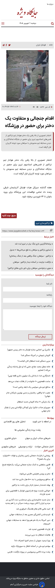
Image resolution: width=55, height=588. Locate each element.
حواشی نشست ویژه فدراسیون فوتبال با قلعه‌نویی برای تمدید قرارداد (28, 492)
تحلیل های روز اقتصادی (15, 422)
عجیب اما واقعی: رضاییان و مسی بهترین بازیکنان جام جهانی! (28, 394)
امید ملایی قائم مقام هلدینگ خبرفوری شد (33, 509)
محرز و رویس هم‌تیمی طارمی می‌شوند (34, 474)
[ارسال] (36, 107)
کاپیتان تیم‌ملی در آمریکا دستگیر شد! (35, 355)
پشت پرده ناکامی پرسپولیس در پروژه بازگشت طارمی (28, 552)
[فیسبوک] (6, 45)
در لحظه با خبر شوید (41, 422)
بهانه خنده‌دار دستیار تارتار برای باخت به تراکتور (31, 485)
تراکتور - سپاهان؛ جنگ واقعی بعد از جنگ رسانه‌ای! (30, 256)
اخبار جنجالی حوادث (44, 447)
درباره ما (50, 4)
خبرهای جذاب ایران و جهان (37, 438)
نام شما (49, 284)
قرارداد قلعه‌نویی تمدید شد (39, 529)
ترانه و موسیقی (25, 447)
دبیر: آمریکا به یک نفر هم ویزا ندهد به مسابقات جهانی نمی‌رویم (28, 522)
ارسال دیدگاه (40, 337)
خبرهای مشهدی (9, 447)
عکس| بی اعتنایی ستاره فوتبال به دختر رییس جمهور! (28, 350)
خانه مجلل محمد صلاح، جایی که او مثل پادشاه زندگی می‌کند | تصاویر (28, 368)
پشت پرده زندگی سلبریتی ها (28, 430)
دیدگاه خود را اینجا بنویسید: (40, 306)
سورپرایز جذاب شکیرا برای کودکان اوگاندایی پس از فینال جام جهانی (27, 409)
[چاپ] (33, 107)
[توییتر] (9, 45)
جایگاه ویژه (16, 578)
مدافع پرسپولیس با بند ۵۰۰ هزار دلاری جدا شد (31, 479)
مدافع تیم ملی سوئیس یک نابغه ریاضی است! (31, 387)
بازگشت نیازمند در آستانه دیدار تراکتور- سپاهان (32, 262)
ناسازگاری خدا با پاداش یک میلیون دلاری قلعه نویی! (29, 376)
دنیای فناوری (10, 438)
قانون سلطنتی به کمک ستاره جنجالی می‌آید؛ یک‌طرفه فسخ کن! (26, 466)
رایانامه (49, 295)
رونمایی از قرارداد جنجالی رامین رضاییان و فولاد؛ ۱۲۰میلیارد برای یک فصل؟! (26, 457)
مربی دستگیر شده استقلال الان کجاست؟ (33, 361)
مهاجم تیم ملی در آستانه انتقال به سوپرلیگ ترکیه (30, 546)
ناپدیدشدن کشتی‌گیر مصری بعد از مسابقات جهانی (29, 514)
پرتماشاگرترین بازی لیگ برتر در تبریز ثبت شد (33, 244)
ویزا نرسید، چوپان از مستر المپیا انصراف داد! (32, 540)
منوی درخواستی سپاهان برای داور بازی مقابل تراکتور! (29, 268)
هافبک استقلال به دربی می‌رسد (37, 535)
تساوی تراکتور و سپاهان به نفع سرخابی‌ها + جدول (30, 250)
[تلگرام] (3, 45)
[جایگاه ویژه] (27, 18)
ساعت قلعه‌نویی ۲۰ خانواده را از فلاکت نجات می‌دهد (29, 381)
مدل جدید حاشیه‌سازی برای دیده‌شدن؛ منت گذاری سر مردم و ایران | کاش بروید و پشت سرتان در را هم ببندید (27, 501)
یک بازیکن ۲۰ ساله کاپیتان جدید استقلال (33, 402)
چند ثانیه (6, 216)
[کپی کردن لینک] (51, 230)
